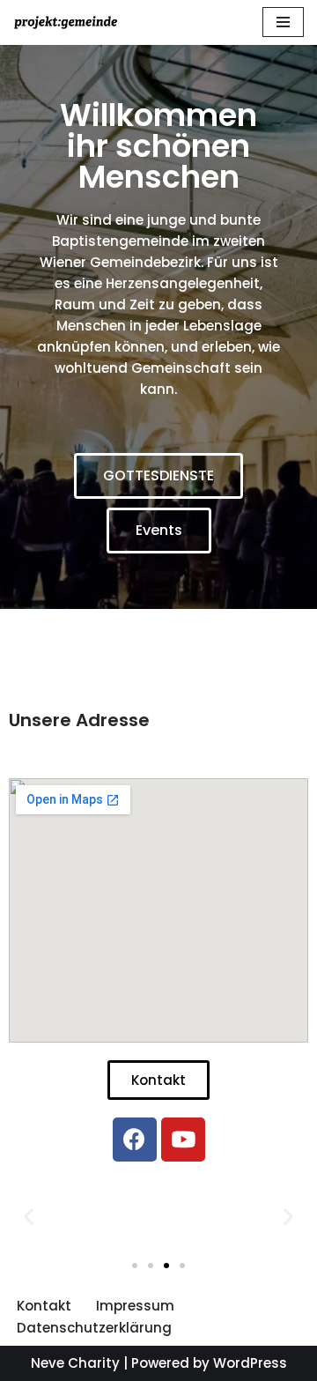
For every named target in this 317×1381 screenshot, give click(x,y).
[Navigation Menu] (283, 22)
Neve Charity (75, 1363)
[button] (158, 476)
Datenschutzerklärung (94, 1327)
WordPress (250, 1363)
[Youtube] (183, 1139)
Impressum (135, 1305)
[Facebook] (135, 1139)
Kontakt (44, 1305)
